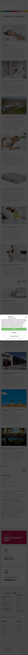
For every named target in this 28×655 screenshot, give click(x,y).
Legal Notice (20, 338)
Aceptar (14, 329)
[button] (26, 317)
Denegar (14, 332)
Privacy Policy (14, 338)
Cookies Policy (8, 338)
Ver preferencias (14, 336)
